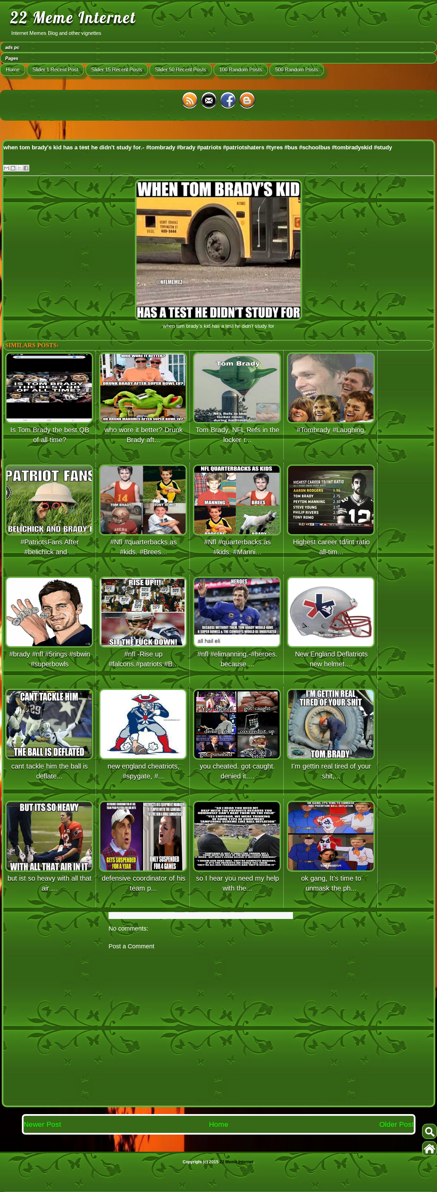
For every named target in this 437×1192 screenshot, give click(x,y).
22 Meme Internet (73, 17)
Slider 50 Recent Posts (180, 69)
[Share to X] (19, 168)
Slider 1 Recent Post (55, 69)
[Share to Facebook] (26, 168)
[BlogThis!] (13, 168)
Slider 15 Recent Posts (116, 69)
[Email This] (6, 168)
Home (12, 69)
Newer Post (42, 1124)
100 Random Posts (240, 69)
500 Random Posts (296, 69)
